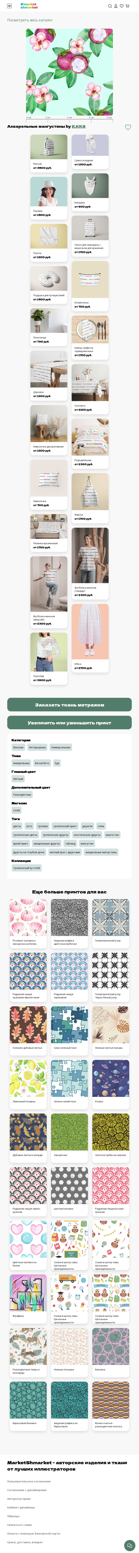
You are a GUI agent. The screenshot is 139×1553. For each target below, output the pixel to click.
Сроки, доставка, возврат (25, 1542)
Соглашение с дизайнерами (26, 1490)
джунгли (87, 826)
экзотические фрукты (87, 835)
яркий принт (20, 843)
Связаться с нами (19, 1525)
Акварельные (21, 763)
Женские (18, 747)
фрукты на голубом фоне (29, 852)
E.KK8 (79, 126)
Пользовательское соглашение (29, 1481)
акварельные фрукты (47, 843)
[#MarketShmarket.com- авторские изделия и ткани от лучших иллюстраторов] (29, 5)
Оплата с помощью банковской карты (33, 1533)
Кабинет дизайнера (21, 1507)
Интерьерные (37, 747)
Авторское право (19, 1498)
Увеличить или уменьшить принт (69, 722)
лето (29, 826)
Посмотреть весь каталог (30, 20)
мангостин (112, 835)
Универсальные (60, 747)
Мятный (18, 779)
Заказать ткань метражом (69, 704)
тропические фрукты (55, 835)
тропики (43, 826)
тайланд (70, 843)
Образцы (13, 1516)
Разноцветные (22, 794)
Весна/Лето (42, 763)
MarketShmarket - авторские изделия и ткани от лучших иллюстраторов (67, 1465)
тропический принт (65, 826)
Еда (57, 763)
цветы (17, 826)
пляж (101, 826)
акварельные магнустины (101, 852)
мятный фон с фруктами (65, 852)
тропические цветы (25, 835)
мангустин (87, 843)
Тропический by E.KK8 (26, 868)
